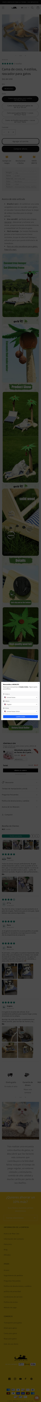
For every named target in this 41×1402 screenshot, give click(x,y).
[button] (20, 697)
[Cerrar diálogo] (38, 683)
